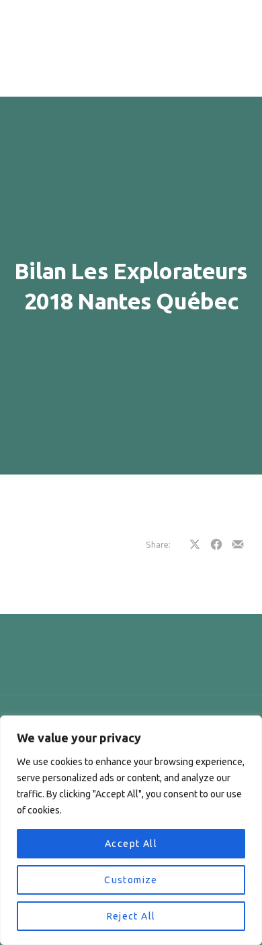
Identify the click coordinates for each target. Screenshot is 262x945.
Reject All (131, 916)
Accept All (131, 843)
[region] (131, 830)
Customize (131, 880)
